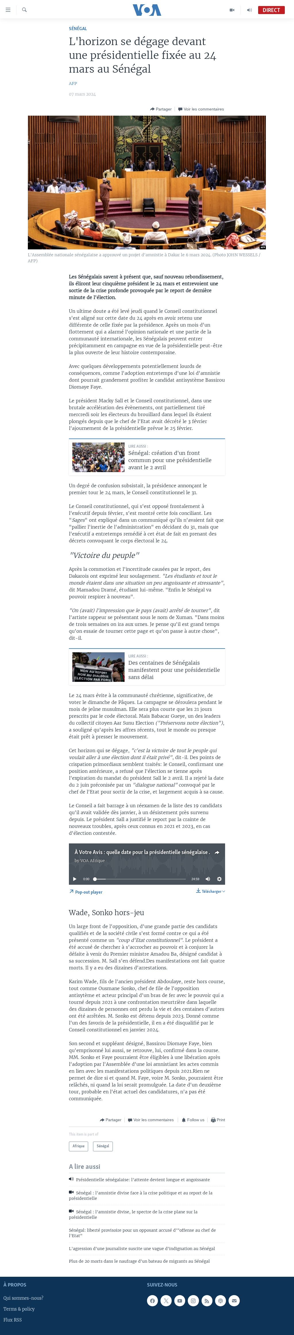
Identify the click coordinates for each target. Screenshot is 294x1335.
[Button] (161, 109)
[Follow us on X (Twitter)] (165, 1300)
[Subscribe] (234, 1300)
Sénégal (78, 28)
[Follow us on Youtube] (179, 1300)
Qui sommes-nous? (23, 1298)
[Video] (232, 10)
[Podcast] (220, 1300)
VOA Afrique (92, 860)
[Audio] (249, 10)
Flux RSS (12, 1320)
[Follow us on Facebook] (152, 1300)
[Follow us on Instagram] (193, 1300)
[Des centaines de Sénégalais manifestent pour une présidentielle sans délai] (98, 667)
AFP (73, 83)
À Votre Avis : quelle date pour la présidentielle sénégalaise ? (143, 852)
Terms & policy (18, 1309)
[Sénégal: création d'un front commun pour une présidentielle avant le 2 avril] (98, 457)
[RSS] (207, 1300)
